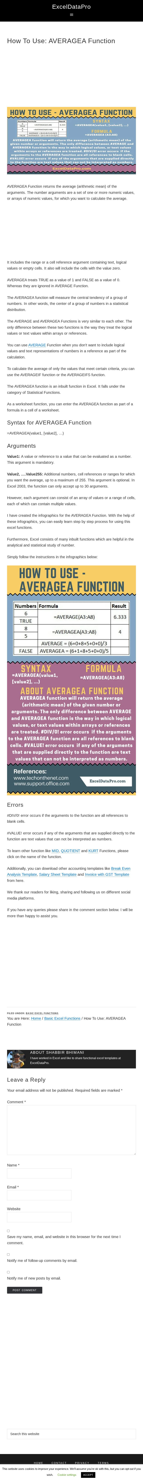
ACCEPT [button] (88, 1475)
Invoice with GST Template (107, 874)
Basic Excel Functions (42, 1013)
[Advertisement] (71, 75)
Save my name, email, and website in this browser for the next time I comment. (64, 1240)
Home (36, 1018)
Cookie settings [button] (67, 1474)
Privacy (82, 1463)
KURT (93, 851)
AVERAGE (37, 345)
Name (13, 1165)
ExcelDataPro (71, 6)
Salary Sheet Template (58, 874)
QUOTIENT (70, 851)
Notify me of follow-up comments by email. (42, 1261)
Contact (59, 1463)
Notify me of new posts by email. (34, 1278)
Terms (103, 1463)
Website (13, 1209)
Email (13, 1187)
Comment (16, 1102)
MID (55, 851)
